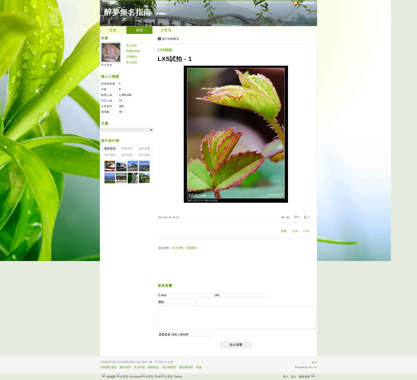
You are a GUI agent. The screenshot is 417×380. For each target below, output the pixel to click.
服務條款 (153, 367)
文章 (112, 30)
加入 (293, 376)
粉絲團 (111, 376)
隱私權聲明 (186, 367)
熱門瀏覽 (110, 155)
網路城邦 (304, 376)
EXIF (306, 231)
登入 (286, 376)
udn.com (312, 367)
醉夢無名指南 (127, 12)
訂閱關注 (131, 56)
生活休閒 (177, 247)
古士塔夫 (106, 65)
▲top (314, 361)
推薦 (283, 231)
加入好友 (131, 45)
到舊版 (161, 13)
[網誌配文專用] (121, 166)
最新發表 (110, 148)
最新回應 (127, 148)
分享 (295, 231)
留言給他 (131, 62)
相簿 (139, 30)
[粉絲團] (104, 375)
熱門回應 (127, 155)
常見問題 (139, 367)
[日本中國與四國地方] (109, 166)
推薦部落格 (133, 51)
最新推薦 (144, 148)
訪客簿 (166, 30)
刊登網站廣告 (108, 367)
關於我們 (125, 367)
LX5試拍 (165, 50)
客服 (199, 367)
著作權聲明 (169, 367)
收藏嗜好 (191, 247)
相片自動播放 (170, 38)
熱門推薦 (144, 155)
